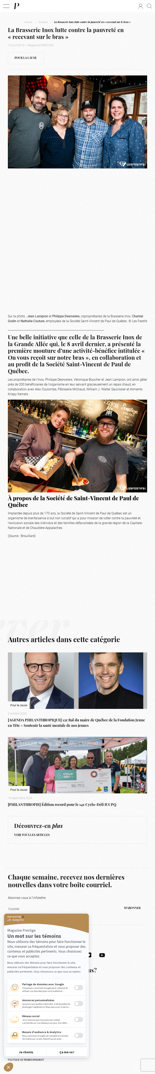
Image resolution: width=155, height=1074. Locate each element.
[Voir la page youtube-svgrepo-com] (102, 954)
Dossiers (43, 22)
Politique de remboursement (26, 1059)
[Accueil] (16, 6)
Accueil (28, 22)
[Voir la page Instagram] (89, 954)
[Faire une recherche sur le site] (149, 6)
